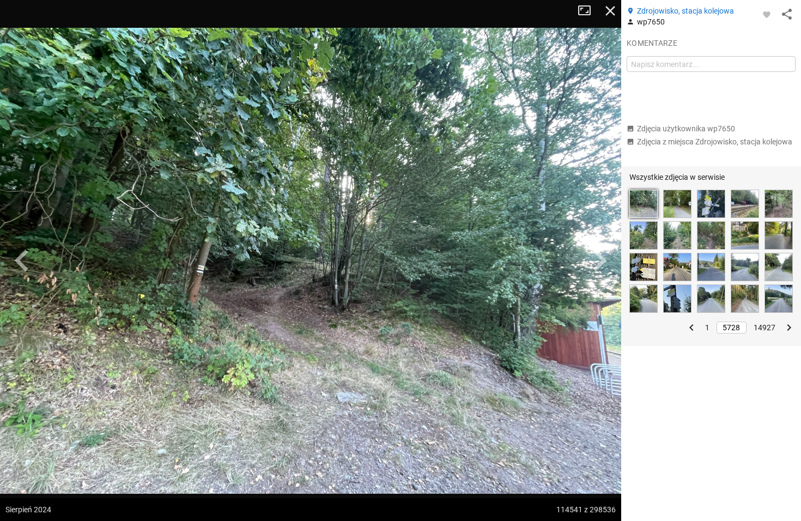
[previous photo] (22, 260)
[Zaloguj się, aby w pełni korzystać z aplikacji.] (766, 14)
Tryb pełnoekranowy (588, 11)
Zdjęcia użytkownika (686, 128)
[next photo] (599, 260)
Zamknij (610, 11)
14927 (764, 327)
